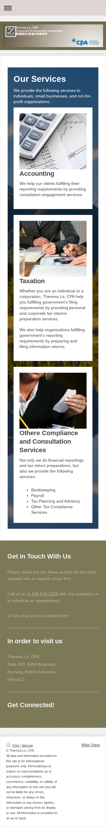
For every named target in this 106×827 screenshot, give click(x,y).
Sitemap (27, 745)
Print (15, 745)
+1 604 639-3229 (42, 593)
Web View (90, 745)
